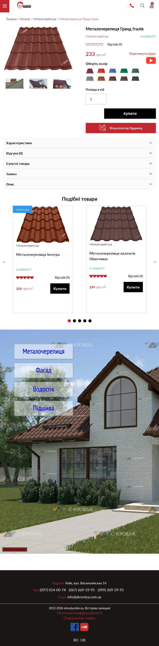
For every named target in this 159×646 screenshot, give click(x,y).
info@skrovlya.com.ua (84, 597)
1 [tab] (69, 320)
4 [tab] (84, 320)
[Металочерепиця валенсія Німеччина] (116, 224)
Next (155, 261)
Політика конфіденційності (79, 613)
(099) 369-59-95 (111, 590)
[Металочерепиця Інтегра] (43, 224)
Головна (11, 19)
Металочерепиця (44, 19)
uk (83, 640)
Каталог (25, 19)
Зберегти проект (15, 549)
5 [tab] (90, 320)
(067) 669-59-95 (82, 590)
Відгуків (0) (114, 44)
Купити (130, 114)
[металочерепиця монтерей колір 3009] (38, 49)
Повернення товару (80, 618)
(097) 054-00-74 (53, 590)
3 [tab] (79, 320)
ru (75, 640)
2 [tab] (74, 320)
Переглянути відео (142, 53)
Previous (4, 261)
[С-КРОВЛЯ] (22, 6)
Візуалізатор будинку (126, 128)
